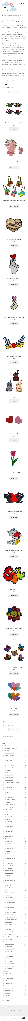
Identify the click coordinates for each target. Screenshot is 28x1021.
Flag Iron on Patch (9, 836)
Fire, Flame (9, 885)
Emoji (8, 905)
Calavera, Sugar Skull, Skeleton (12, 782)
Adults (8, 792)
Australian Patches (9, 775)
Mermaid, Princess (11, 799)
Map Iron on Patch (9, 870)
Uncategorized (6, 1000)
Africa (8, 812)
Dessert (8, 853)
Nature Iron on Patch (9, 883)
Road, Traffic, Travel (11, 912)
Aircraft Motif (9, 946)
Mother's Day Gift (9, 990)
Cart (21, 1017)
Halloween (7, 980)
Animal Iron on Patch (9, 755)
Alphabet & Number (9, 753)
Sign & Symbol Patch (9, 900)
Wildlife (8, 772)
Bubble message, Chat (12, 902)
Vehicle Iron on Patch (9, 944)
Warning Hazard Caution (12, 919)
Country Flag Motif (9, 809)
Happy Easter (8, 985)
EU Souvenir (9, 929)
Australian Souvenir (11, 927)
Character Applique (9, 789)
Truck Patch (10, 956)
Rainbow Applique (9, 897)
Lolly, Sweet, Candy (11, 858)
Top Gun (7, 995)
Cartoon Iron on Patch (10, 787)
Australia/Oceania (11, 816)
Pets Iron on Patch (9, 895)
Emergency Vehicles (11, 958)
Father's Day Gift (8, 976)
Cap (4, 743)
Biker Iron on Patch (9, 777)
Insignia (8, 875)
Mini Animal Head (10, 767)
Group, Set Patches (9, 978)
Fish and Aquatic (10, 765)
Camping (7, 785)
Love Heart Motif (8, 868)
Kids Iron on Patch (9, 865)
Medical (8, 909)
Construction (9, 951)
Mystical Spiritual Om (10, 880)
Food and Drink (8, 846)
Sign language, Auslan (12, 917)
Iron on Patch (6, 750)
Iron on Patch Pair (9, 988)
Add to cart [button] (14, 245)
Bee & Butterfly (10, 758)
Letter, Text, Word (11, 907)
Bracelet (5, 740)
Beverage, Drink (10, 848)
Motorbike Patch (10, 963)
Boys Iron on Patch (9, 780)
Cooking (8, 851)
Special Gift (9, 15)
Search (14, 1018)
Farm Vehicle (9, 961)
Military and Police (9, 873)
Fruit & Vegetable (10, 856)
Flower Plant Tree (9, 838)
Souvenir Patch (8, 922)
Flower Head (9, 843)
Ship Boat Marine (10, 966)
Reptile (8, 770)
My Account (4, 1018)
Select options (14, 129)
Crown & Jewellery (9, 829)
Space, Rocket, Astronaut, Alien (12, 936)
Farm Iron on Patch (9, 834)
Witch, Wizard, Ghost (11, 804)
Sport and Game (8, 939)
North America (10, 824)
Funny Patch (7, 860)
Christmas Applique (9, 807)
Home (4, 15)
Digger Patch (11, 954)
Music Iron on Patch (9, 878)
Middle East (9, 821)
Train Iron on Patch (11, 968)
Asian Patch (9, 924)
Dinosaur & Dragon (9, 831)
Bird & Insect (9, 760)
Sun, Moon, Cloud (10, 892)
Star (7, 890)
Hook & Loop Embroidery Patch (10, 748)
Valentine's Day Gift (9, 998)
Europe (8, 819)
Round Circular (10, 914)
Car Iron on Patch (10, 949)
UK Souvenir (9, 934)
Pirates (8, 802)
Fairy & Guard (10, 797)
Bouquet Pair (9, 841)
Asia (7, 814)
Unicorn (6, 941)
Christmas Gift (8, 973)
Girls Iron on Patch (9, 863)
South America (10, 826)
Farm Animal (9, 763)
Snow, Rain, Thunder (11, 887)
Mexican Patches (10, 931)
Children (8, 794)
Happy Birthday (8, 983)
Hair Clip (5, 745)
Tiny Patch (7, 993)
